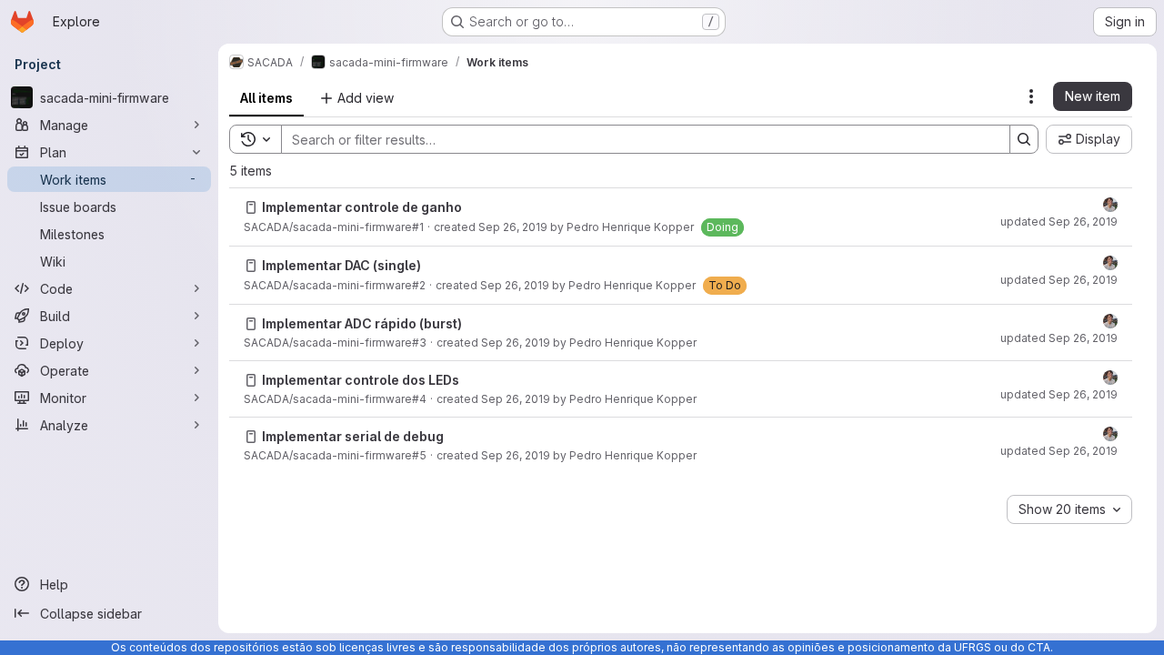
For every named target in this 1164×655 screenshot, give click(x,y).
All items (266, 98)
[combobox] (1069, 509)
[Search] (1024, 139)
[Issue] (251, 207)
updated (1059, 221)
